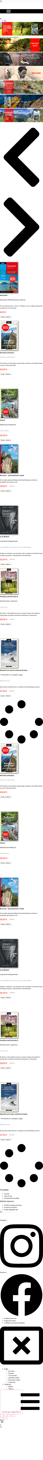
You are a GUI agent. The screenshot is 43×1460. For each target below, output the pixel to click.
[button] (21, 157)
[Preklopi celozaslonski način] (5, 1416)
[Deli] (9, 1416)
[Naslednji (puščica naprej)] (5, 1418)
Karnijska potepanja (7, 353)
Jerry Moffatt (4, 537)
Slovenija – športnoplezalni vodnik (12, 475)
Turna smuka (12, 1375)
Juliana (2, 420)
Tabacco (11, 1389)
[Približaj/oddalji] (2, 1416)
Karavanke (4, 295)
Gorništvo (11, 1371)
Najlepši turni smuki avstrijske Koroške (13, 670)
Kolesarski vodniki (14, 1380)
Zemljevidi (7, 1384)
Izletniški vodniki (13, 1378)
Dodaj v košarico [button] (6, 317)
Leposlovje (11, 1382)
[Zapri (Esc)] (13, 1416)
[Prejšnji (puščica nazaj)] (2, 1418)
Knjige (6, 1369)
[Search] (20, 15)
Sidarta (10, 1386)
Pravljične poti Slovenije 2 (9, 597)
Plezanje (11, 1373)
